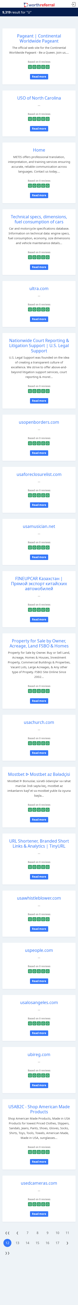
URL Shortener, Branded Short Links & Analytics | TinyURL (39, 843)
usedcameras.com (39, 1183)
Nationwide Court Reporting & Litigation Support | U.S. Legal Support (39, 345)
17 (57, 1243)
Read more (39, 76)
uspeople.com (39, 950)
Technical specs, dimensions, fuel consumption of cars (39, 219)
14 (27, 1243)
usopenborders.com (39, 422)
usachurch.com (39, 722)
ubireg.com (39, 1054)
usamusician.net (39, 526)
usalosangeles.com (39, 1002)
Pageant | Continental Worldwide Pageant (39, 38)
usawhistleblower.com (39, 898)
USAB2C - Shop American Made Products (39, 1109)
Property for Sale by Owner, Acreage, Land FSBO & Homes (39, 643)
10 (57, 1233)
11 (67, 1233)
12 (7, 1243)
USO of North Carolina (39, 98)
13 (17, 1243)
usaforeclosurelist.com (39, 474)
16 (47, 1243)
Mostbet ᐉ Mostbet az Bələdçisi (39, 774)
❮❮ (7, 1233)
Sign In (73, 4)
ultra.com (39, 288)
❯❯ (7, 1253)
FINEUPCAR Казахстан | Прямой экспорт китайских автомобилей (39, 583)
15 (37, 1243)
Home (39, 150)
